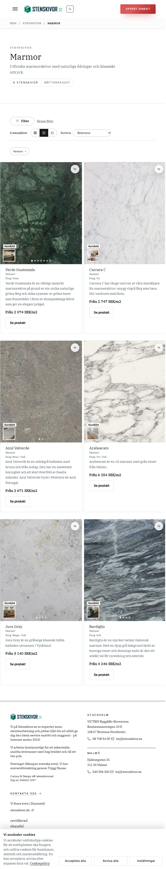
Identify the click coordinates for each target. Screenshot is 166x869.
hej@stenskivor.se (129, 739)
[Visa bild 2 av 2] (42, 439)
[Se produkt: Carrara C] (125, 213)
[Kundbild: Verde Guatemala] (9, 255)
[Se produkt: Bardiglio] (125, 570)
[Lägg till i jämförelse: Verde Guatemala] (75, 169)
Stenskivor (32, 23)
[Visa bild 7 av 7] (50, 261)
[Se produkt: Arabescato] (125, 392)
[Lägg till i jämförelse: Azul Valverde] (75, 347)
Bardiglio (97, 626)
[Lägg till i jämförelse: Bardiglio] (159, 526)
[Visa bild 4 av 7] (41, 261)
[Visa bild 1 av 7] (32, 261)
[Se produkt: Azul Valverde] (41, 392)
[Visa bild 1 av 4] (36, 617)
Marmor (54, 23)
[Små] (35, 133)
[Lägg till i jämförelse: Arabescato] (159, 347)
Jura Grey (13, 626)
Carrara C (97, 269)
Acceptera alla (75, 861)
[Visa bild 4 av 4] (45, 617)
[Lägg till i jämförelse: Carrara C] (159, 169)
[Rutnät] (44, 133)
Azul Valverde (17, 448)
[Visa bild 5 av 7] (44, 261)
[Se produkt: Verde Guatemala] (41, 213)
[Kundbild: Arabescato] (93, 433)
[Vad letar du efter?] (70, 9)
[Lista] (52, 133)
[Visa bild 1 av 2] (39, 439)
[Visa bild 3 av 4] (42, 617)
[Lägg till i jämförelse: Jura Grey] (75, 526)
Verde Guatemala (20, 269)
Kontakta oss (23, 793)
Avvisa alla (110, 861)
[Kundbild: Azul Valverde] (9, 433)
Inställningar (146, 861)
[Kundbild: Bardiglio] (93, 612)
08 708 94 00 (101, 739)
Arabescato (99, 448)
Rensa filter (45, 121)
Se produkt (18, 323)
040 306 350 (101, 772)
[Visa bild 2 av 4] (39, 617)
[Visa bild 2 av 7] (35, 261)
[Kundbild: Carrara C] (93, 255)
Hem (13, 23)
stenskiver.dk (20, 810)
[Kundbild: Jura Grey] (9, 612)
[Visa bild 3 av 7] (38, 261)
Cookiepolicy (40, 863)
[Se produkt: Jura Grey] (41, 570)
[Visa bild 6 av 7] (47, 261)
